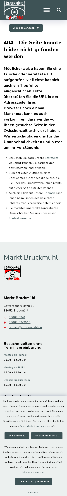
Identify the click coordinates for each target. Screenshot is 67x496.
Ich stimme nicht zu (47, 435)
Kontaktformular (20, 218)
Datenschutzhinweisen (32, 426)
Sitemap (49, 193)
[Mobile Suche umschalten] (59, 10)
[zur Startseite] (14, 10)
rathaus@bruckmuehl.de (25, 327)
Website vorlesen (24, 28)
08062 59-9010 (20, 322)
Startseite (52, 158)
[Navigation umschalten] (46, 10)
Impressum (33, 492)
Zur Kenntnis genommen (33, 481)
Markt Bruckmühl (31, 257)
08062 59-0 (17, 317)
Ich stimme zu (16, 435)
